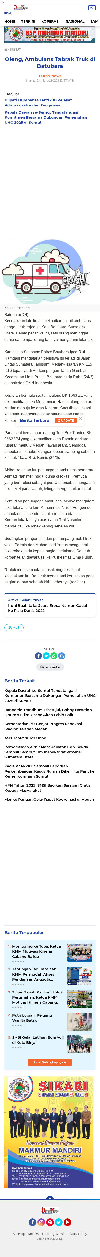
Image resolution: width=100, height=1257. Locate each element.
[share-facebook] (38, 655)
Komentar (52, 667)
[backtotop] (50, 1200)
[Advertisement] (50, 180)
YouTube (71, 1228)
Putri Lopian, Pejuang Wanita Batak (32, 1018)
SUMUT (13, 627)
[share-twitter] (46, 655)
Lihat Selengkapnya (49, 1062)
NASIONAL (75, 21)
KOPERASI (50, 21)
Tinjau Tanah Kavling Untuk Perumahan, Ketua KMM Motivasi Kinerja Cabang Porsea (37, 997)
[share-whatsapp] (53, 655)
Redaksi (33, 1234)
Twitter (61, 1228)
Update (67, 420)
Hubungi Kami (53, 1234)
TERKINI (28, 21)
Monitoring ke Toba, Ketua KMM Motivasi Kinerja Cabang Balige (36, 951)
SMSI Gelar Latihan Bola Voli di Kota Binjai (38, 1040)
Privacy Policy (77, 1234)
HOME (9, 21)
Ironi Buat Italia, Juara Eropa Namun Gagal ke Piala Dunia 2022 (47, 608)
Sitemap (19, 1234)
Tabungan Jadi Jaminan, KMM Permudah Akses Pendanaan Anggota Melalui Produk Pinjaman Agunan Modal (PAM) (35, 974)
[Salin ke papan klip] (61, 655)
